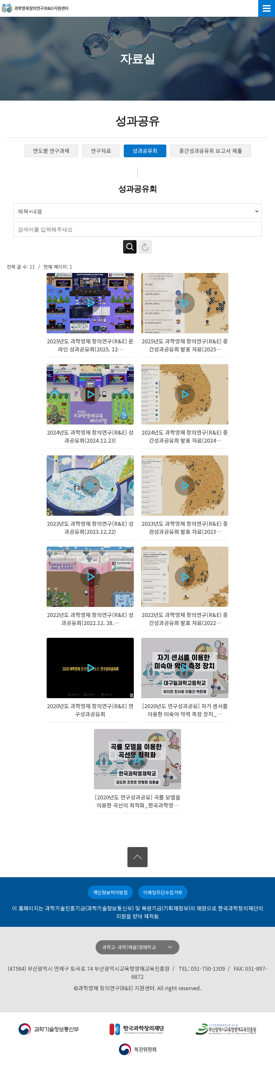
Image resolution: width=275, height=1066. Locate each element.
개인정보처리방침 (110, 892)
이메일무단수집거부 (162, 892)
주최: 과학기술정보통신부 (49, 1029)
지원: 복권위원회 (137, 1049)
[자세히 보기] (90, 315)
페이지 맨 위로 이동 (137, 857)
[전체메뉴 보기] (266, 8)
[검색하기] (129, 247)
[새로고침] (145, 247)
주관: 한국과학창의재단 (137, 1029)
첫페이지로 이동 (34, 8)
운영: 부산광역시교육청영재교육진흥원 (226, 1029)
